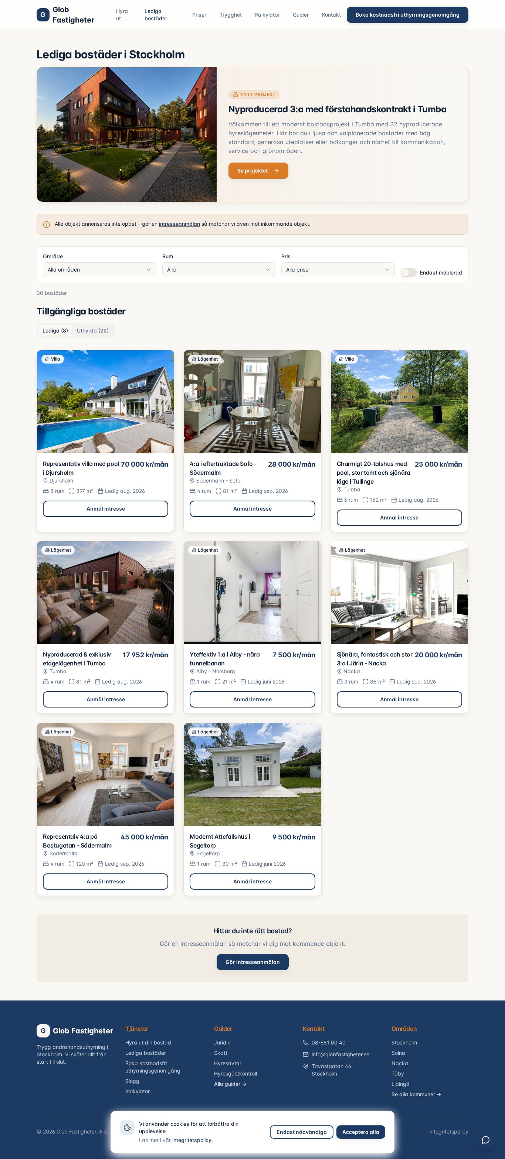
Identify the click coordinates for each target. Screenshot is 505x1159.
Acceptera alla (360, 1132)
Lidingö (400, 1084)
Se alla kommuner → (416, 1094)
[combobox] (99, 269)
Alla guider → (230, 1084)
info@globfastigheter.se (340, 1054)
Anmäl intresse (106, 508)
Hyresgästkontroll (235, 1073)
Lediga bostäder (156, 14)
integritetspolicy (191, 1140)
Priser (199, 14)
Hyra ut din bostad (148, 1042)
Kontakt (331, 14)
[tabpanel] (252, 623)
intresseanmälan (179, 224)
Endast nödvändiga (302, 1132)
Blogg (132, 1081)
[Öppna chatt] (485, 1139)
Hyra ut (122, 14)
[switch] (409, 272)
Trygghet (231, 14)
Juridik (222, 1042)
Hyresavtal (227, 1063)
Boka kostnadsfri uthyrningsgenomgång (408, 14)
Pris (286, 256)
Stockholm (404, 1042)
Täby (398, 1073)
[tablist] (76, 330)
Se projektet (252, 170)
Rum (167, 256)
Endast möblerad (441, 272)
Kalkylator (267, 14)
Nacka (400, 1063)
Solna (398, 1053)
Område (53, 256)
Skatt (220, 1053)
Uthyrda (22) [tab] (93, 330)
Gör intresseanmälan (253, 962)
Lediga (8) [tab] (55, 330)
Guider (301, 14)
